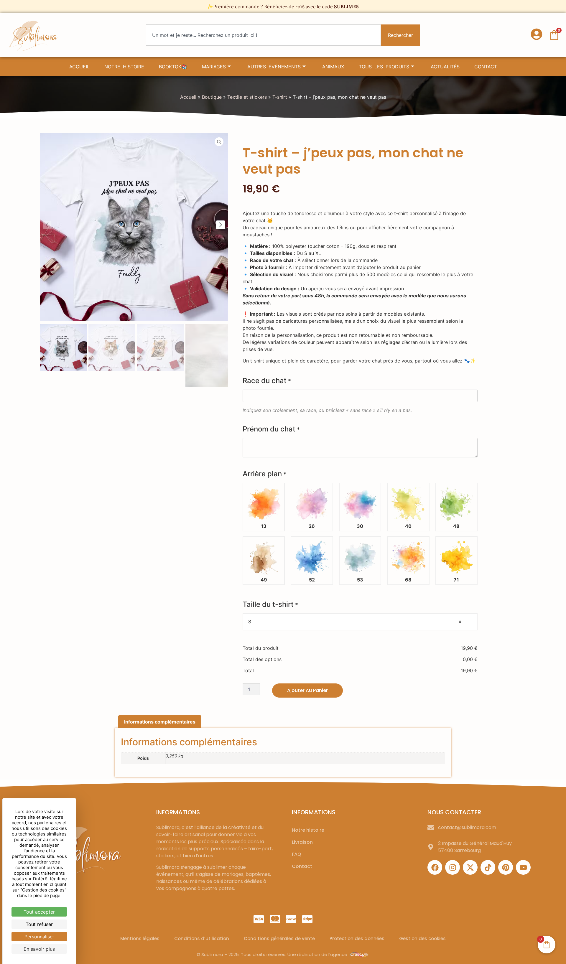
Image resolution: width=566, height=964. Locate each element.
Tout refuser (39, 924)
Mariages (214, 67)
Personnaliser (39, 937)
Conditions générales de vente (279, 938)
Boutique (212, 97)
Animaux (333, 67)
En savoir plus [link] (39, 949)
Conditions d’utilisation (201, 938)
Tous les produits (384, 67)
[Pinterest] (505, 867)
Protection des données (357, 938)
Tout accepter (39, 912)
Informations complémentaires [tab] (159, 722)
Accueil (79, 67)
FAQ (296, 854)
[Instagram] (452, 867)
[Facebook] (434, 867)
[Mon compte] (536, 34)
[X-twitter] (470, 867)
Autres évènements (274, 67)
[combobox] (263, 35)
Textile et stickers (247, 97)
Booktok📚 (173, 67)
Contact (485, 67)
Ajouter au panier (307, 690)
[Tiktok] (488, 867)
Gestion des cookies (422, 938)
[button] (220, 224)
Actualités (445, 67)
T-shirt (279, 97)
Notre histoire (124, 67)
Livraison (302, 842)
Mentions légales (139, 938)
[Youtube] (523, 867)
